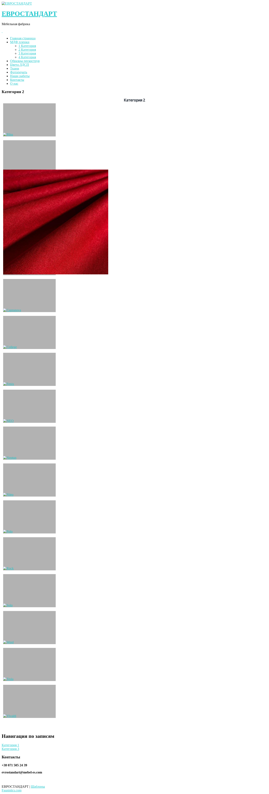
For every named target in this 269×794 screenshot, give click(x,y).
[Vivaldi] (29, 701)
